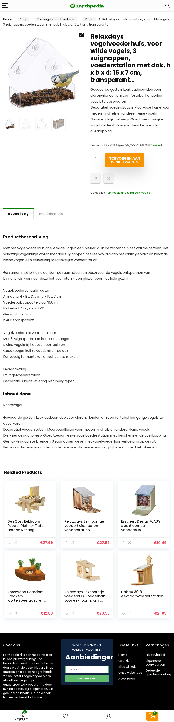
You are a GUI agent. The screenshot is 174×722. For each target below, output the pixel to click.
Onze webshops (130, 672)
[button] (81, 35)
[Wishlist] (65, 716)
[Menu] (5, 5)
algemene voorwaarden (155, 663)
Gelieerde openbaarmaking (158, 672)
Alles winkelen (128, 667)
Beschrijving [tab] (18, 214)
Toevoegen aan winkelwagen (124, 160)
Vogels (90, 19)
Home (7, 19)
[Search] (167, 5)
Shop (23, 19)
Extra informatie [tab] (51, 214)
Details (157, 145)
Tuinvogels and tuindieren (56, 19)
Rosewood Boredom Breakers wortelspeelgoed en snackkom (25, 598)
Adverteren (126, 678)
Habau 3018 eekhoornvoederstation (142, 594)
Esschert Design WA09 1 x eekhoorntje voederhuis (141, 525)
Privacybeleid (155, 655)
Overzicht (125, 661)
